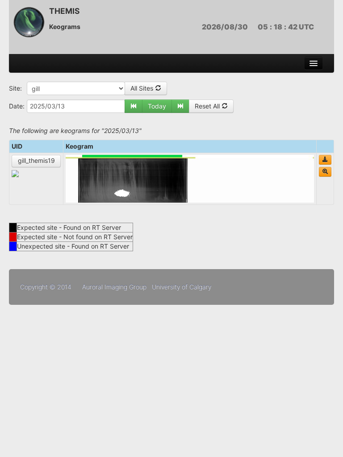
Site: (15, 88)
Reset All (208, 106)
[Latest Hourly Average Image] (15, 173)
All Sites (142, 88)
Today (157, 106)
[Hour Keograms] (325, 172)
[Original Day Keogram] (325, 160)
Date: (17, 106)
